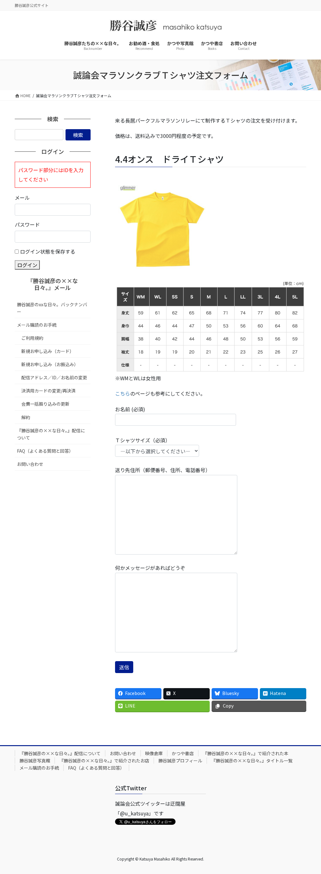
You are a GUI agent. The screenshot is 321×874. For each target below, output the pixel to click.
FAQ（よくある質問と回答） (45, 451)
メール (22, 197)
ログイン (27, 265)
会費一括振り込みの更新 (45, 404)
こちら (122, 393)
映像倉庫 (154, 753)
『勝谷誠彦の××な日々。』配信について (51, 434)
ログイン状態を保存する (47, 251)
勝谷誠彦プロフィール (180, 760)
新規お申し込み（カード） (47, 351)
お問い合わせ (30, 464)
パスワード (27, 224)
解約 (25, 417)
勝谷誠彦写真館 (34, 760)
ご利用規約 (32, 338)
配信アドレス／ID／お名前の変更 (54, 377)
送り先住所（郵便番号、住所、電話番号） (162, 470)
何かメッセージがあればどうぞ (150, 567)
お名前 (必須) (130, 409)
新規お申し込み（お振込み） (49, 364)
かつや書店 (183, 753)
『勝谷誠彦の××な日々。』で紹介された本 (245, 753)
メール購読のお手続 (36, 325)
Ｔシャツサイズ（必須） (142, 440)
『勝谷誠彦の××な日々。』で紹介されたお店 (104, 760)
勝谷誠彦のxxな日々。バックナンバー (52, 308)
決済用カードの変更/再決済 (48, 390)
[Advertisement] (53, 572)
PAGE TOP (308, 842)
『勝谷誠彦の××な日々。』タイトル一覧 (251, 760)
